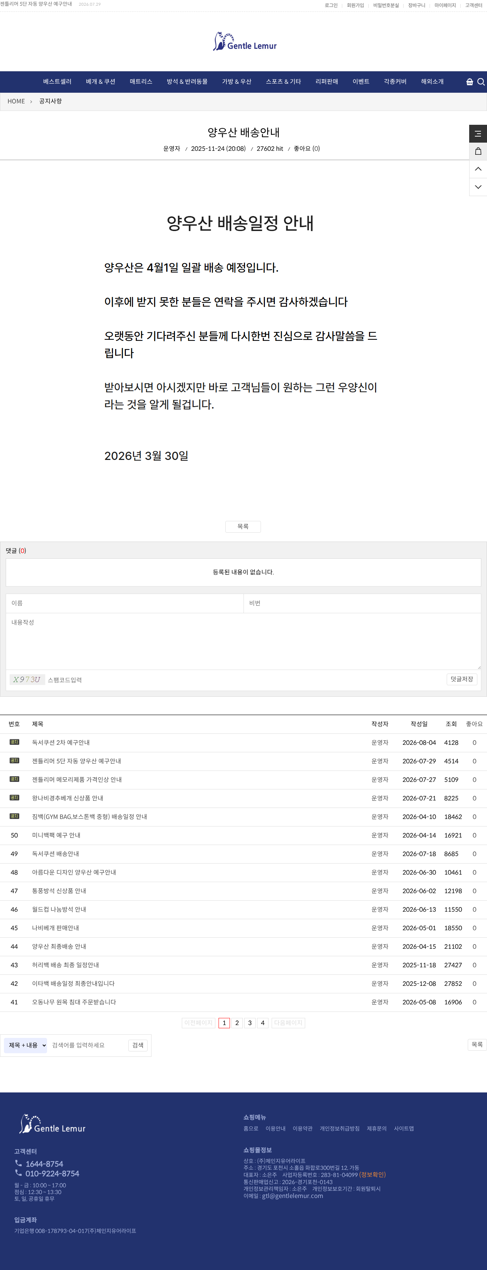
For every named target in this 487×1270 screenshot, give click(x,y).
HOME (16, 101)
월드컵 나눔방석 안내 (59, 909)
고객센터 (473, 5)
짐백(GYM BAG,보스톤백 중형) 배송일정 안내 (89, 817)
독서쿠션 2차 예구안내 (61, 743)
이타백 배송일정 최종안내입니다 (73, 984)
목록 (243, 527)
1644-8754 (44, 1164)
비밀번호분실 (386, 5)
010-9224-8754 (52, 1173)
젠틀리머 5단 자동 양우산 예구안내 (76, 761)
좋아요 (474, 724)
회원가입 (355, 5)
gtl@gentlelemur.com (292, 1196)
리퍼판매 (327, 82)
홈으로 (251, 1128)
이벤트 (361, 82)
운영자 (380, 743)
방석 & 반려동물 (187, 82)
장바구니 (416, 5)
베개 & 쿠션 (101, 82)
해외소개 (432, 82)
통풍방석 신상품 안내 (59, 891)
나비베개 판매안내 (55, 928)
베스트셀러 (57, 82)
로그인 (331, 5)
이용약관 (303, 1128)
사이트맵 (404, 1128)
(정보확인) (372, 1175)
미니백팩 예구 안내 (56, 835)
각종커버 (395, 82)
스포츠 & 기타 (283, 82)
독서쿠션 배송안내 (55, 854)
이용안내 (276, 1128)
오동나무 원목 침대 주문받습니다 (74, 1002)
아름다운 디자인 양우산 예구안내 (74, 872)
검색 (138, 1045)
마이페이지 (445, 5)
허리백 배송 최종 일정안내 (65, 965)
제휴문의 (377, 1128)
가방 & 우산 (237, 82)
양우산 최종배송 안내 (59, 947)
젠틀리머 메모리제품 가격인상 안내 (36, 4)
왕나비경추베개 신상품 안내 (67, 798)
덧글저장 (462, 679)
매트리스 (141, 82)
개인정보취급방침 (340, 1128)
